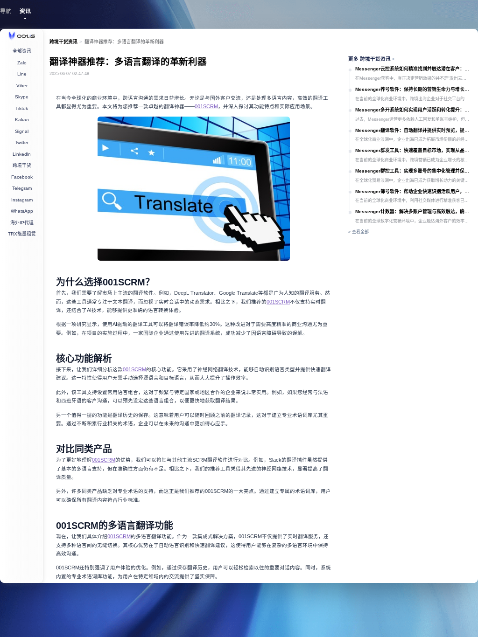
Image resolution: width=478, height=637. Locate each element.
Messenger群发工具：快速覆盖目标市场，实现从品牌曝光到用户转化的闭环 (413, 150)
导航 (5, 11)
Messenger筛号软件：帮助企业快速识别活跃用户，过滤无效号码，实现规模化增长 (413, 191)
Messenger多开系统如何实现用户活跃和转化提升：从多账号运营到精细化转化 (413, 109)
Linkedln (22, 154)
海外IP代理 (22, 222)
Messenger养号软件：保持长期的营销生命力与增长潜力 (413, 89)
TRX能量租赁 (22, 233)
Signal (21, 131)
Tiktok (21, 108)
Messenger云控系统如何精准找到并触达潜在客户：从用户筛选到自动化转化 (413, 68)
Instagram (22, 199)
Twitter (21, 142)
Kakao (22, 119)
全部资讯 (22, 51)
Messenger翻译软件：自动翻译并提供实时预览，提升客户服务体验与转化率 (413, 130)
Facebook (22, 177)
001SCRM (278, 302)
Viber (22, 85)
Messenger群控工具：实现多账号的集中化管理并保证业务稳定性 (413, 170)
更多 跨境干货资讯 (371, 59)
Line (22, 73)
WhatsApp (22, 211)
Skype (21, 96)
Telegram (22, 188)
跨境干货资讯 (63, 41)
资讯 (25, 11)
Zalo (22, 62)
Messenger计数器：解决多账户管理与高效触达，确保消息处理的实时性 (413, 211)
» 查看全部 (358, 231)
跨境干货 (22, 165)
